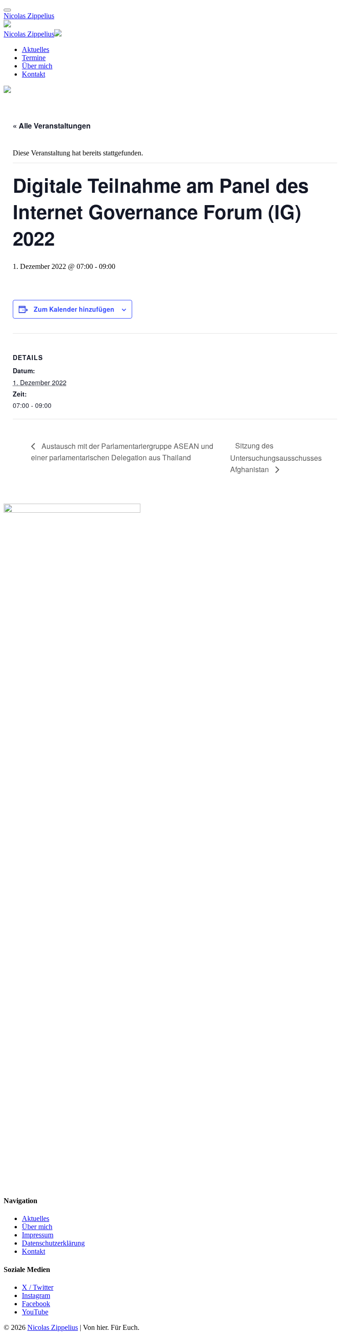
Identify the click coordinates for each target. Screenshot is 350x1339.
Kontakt (33, 74)
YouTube (35, 1312)
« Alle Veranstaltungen (52, 125)
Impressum (37, 1235)
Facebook (36, 1304)
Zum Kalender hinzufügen (74, 309)
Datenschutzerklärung (53, 1243)
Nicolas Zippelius (29, 16)
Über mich (37, 66)
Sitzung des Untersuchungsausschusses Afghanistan (276, 457)
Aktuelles (35, 49)
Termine (34, 58)
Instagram (36, 1295)
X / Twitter (37, 1287)
